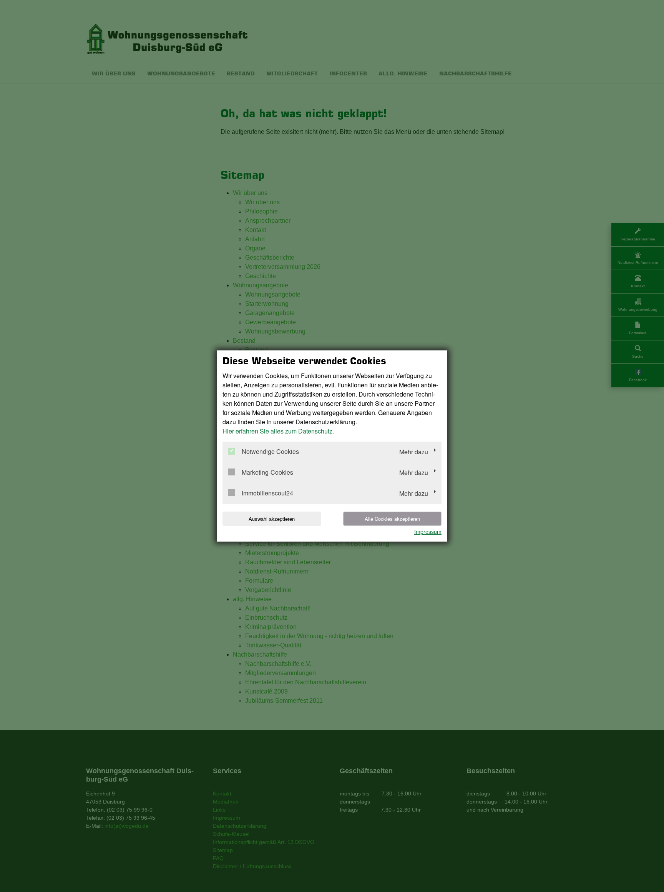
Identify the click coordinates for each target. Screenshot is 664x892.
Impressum (428, 531)
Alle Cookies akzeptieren (392, 518)
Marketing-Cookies (267, 473)
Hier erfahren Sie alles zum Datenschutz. (278, 431)
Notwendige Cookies (270, 452)
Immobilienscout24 (267, 493)
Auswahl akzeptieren (272, 518)
